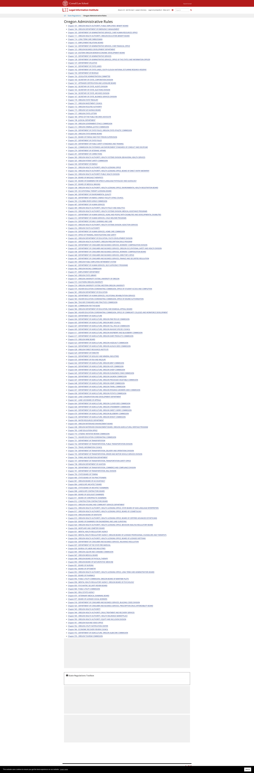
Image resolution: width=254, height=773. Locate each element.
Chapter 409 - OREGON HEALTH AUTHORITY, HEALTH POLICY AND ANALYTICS (96, 208)
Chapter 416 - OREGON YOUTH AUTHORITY (84, 228)
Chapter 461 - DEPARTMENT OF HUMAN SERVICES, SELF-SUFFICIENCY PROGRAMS (98, 265)
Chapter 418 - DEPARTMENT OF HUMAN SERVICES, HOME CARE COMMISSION (96, 231)
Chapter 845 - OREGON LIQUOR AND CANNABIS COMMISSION (90, 552)
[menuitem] (121, 10)
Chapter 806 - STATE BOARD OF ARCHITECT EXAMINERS (88, 488)
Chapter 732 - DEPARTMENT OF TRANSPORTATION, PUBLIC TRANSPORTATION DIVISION (100, 444)
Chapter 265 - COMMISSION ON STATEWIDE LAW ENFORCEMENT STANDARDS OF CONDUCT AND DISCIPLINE (108, 147)
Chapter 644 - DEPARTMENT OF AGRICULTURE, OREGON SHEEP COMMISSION (96, 370)
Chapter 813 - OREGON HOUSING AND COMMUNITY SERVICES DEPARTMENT (96, 505)
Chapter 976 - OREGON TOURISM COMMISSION (85, 636)
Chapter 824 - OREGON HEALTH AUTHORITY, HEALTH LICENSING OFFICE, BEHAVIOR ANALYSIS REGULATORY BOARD (110, 525)
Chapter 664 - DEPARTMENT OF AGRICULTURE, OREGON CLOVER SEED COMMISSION (99, 403)
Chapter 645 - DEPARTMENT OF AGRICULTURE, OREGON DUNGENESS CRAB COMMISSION (101, 373)
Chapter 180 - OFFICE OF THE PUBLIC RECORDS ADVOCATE (89, 117)
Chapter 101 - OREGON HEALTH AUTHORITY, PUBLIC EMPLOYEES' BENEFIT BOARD (98, 26)
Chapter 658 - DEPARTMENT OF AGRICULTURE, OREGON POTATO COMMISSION (97, 393)
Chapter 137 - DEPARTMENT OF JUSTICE (82, 63)
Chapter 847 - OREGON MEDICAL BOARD (83, 555)
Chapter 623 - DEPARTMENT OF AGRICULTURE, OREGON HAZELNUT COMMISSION (98, 343)
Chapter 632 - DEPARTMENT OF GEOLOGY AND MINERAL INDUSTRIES (93, 356)
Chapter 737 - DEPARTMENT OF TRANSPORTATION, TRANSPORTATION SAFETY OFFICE (99, 461)
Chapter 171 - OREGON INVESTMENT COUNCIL (85, 103)
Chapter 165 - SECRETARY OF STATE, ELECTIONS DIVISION (89, 90)
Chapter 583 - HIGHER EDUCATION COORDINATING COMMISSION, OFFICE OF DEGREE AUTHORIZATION (106, 299)
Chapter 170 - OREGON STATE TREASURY (83, 100)
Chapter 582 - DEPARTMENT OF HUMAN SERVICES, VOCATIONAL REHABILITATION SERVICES (101, 295)
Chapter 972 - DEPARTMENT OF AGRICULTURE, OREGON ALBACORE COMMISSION (98, 633)
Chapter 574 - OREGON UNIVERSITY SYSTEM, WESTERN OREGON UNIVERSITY (96, 285)
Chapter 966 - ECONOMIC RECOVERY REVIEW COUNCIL (88, 629)
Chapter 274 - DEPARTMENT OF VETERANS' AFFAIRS (87, 150)
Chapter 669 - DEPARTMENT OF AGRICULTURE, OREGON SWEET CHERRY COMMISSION (100, 410)
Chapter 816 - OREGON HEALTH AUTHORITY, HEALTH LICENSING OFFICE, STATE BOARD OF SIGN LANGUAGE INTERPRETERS (113, 508)
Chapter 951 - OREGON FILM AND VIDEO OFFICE (85, 623)
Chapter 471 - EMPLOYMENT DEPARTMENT (84, 272)
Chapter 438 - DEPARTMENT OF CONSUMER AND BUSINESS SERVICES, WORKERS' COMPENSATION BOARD (107, 252)
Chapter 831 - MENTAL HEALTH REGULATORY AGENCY (88, 532)
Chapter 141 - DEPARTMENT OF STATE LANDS (85, 66)
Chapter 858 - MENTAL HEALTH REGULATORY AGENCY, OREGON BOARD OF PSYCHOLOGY (101, 582)
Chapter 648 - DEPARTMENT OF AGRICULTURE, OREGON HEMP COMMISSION (96, 383)
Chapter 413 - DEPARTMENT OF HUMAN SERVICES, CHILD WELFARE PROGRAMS (97, 218)
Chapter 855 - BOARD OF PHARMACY (81, 575)
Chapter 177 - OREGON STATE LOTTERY (82, 113)
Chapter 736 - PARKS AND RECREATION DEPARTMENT (88, 457)
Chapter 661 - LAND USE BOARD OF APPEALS (84, 400)
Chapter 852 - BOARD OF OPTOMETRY (82, 569)
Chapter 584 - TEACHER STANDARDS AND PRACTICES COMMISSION (92, 302)
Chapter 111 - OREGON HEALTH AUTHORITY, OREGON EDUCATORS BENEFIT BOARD (99, 36)
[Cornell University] (65, 3)
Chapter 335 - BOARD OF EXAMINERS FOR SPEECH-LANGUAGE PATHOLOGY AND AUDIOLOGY (102, 181)
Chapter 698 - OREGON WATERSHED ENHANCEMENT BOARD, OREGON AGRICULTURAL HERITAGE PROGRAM (108, 427)
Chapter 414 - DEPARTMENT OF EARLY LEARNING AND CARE (90, 221)
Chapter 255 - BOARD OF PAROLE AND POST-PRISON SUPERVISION (92, 137)
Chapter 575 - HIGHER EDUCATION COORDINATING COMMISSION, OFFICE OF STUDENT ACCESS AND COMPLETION (110, 289)
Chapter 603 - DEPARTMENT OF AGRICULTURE (85, 316)
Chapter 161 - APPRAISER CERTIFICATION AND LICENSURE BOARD (92, 83)
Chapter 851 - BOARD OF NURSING (81, 565)
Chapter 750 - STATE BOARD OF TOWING (83, 474)
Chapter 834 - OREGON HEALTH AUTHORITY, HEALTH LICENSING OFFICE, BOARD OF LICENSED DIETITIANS (107, 538)
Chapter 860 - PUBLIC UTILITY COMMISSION (84, 589)
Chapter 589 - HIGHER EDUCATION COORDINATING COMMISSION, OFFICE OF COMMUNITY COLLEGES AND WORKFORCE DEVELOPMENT (118, 312)
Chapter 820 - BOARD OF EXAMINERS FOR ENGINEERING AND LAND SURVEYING (97, 521)
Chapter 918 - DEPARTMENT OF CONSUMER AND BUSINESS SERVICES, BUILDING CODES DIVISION (104, 602)
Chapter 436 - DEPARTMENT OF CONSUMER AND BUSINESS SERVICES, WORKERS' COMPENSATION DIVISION (107, 245)
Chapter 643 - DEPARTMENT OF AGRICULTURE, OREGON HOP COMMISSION (96, 366)
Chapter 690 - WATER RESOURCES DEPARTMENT (86, 420)
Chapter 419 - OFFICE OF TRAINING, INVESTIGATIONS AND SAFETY (92, 235)
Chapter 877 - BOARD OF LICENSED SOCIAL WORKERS (87, 599)
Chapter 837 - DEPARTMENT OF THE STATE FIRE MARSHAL (89, 545)
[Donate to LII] (173, 10)
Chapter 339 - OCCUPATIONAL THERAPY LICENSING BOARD (90, 191)
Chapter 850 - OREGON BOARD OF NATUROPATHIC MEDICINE (90, 562)
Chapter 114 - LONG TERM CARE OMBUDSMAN (85, 39)
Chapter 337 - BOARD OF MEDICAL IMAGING (84, 184)
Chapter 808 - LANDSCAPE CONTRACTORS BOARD (86, 491)
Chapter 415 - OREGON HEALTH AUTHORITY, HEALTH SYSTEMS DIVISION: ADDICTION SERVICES (103, 225)
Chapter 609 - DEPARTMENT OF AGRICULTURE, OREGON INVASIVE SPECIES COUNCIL (99, 329)
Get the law (129, 10)
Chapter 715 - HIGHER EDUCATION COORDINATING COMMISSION (92, 437)
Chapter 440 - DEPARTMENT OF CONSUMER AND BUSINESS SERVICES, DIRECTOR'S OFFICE (101, 255)
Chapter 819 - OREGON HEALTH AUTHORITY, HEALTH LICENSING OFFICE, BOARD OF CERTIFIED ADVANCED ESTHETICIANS (112, 518)
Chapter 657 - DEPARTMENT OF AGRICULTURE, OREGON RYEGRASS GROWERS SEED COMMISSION (104, 390)
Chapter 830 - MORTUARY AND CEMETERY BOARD (86, 528)
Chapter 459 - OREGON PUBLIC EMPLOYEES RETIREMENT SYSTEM (92, 262)
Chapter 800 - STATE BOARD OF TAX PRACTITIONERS (87, 478)
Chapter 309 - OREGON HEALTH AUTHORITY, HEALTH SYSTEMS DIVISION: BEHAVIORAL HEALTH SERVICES (106, 157)
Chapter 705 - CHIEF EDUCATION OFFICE (82, 430)
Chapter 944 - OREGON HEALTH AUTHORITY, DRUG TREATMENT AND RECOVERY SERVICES (101, 612)
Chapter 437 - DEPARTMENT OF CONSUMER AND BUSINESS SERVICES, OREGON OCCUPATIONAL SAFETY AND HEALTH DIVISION (115, 248)
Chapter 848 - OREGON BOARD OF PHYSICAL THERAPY (88, 558)
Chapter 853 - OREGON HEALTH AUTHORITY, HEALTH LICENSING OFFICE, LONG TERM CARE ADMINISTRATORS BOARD (111, 572)
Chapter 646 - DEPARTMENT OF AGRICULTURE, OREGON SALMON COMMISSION (97, 376)
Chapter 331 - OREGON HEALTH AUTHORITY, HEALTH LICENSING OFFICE (94, 167)
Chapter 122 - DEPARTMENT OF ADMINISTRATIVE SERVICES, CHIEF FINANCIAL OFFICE (99, 46)
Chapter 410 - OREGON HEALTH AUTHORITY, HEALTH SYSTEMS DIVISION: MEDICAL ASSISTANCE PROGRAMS (107, 211)
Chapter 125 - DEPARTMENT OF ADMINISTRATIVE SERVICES (89, 56)
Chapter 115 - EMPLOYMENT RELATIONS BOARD (85, 43)
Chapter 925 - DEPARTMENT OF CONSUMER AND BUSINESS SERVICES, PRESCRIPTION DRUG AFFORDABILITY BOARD (110, 606)
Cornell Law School (78, 3)
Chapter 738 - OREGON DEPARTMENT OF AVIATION (87, 464)
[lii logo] (85, 10)
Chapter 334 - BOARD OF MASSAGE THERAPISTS (85, 177)
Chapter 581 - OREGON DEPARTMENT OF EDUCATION (87, 292)
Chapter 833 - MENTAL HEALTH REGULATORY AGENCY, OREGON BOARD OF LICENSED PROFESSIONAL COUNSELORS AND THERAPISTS (117, 535)
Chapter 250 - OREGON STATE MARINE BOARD (85, 134)
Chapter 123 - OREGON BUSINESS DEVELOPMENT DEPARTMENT (91, 49)
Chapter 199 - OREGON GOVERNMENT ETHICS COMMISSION (90, 123)
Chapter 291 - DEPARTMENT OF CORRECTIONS (85, 154)
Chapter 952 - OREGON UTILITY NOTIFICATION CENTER (88, 626)
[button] (191, 10)
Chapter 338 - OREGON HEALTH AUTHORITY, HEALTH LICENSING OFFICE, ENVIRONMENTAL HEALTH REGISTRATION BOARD (113, 188)
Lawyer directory (140, 10)
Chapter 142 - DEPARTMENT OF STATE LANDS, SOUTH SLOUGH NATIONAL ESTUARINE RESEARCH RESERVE (107, 70)
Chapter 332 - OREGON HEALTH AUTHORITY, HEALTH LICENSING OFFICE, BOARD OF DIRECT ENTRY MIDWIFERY (108, 171)
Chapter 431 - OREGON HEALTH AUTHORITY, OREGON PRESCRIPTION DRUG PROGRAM (100, 242)
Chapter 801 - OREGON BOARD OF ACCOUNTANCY (86, 481)
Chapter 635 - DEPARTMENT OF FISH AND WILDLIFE (87, 360)
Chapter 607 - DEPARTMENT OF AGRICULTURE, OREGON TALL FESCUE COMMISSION (99, 326)
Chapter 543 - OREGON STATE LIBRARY (82, 275)
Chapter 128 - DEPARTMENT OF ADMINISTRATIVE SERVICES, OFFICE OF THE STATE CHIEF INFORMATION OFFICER (109, 59)
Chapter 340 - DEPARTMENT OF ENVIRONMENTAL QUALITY (89, 194)
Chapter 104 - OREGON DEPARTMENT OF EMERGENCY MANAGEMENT (93, 29)
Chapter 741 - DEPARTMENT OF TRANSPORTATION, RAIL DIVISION (92, 471)
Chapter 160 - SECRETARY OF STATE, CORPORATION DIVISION (90, 80)
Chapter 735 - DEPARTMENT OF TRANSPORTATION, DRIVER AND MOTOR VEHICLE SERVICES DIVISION (105, 454)
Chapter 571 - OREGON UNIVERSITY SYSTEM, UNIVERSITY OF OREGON (93, 279)
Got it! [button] (248, 769)
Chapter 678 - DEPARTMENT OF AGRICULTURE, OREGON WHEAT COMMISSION (97, 417)
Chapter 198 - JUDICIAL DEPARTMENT (81, 120)
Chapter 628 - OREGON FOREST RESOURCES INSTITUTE (88, 349)
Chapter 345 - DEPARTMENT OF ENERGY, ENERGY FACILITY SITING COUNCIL (95, 198)
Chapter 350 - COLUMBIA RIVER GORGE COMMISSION (87, 201)
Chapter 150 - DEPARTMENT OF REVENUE (83, 73)
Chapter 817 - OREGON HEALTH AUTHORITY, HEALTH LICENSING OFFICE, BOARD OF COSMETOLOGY (104, 511)
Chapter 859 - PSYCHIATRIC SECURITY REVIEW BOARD (87, 585)
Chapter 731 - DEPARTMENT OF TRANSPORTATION (86, 440)
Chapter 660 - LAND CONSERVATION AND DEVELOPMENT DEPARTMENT (94, 397)
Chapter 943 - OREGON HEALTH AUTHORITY (84, 609)
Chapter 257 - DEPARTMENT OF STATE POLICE (85, 140)
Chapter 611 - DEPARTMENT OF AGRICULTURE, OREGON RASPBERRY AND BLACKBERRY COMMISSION (105, 333)
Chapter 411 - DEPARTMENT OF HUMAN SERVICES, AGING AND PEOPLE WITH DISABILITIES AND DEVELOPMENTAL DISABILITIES (114, 215)
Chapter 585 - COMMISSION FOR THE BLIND (84, 306)
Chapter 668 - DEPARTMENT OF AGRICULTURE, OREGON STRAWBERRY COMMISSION (99, 407)
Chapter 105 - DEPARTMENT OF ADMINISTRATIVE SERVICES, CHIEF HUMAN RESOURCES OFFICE (103, 32)
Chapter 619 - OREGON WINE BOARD (81, 339)
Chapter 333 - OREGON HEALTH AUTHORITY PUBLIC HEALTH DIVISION (94, 174)
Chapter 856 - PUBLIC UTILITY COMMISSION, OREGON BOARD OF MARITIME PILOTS (98, 579)
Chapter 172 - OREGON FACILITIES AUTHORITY (85, 107)
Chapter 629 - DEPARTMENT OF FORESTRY (83, 353)
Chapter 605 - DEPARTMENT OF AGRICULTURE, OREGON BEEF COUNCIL (94, 322)
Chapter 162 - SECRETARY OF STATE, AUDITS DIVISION (88, 86)
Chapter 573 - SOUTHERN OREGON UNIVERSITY (85, 282)
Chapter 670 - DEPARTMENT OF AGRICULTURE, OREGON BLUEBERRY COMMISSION (98, 413)
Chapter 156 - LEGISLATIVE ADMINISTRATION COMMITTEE (89, 76)
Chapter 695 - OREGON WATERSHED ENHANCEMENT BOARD (90, 424)
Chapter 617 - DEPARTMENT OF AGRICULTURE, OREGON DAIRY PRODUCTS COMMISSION (100, 336)
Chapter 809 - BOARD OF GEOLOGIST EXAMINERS (86, 494)
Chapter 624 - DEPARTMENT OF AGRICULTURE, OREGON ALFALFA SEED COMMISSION (99, 346)
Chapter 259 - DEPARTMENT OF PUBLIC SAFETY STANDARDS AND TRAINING (96, 144)
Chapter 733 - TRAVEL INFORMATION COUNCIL (85, 447)
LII (65, 16)
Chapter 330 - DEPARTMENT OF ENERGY (83, 164)
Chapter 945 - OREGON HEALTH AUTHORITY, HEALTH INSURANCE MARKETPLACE (97, 616)
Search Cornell (187, 4)
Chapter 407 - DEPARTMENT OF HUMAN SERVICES (86, 204)
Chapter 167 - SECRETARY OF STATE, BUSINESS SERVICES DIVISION (92, 97)
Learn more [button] (64, 769)
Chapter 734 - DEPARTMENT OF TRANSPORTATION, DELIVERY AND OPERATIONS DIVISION (101, 451)
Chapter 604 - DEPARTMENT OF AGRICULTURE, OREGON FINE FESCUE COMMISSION (98, 319)
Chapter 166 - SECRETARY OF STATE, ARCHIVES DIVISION (88, 93)
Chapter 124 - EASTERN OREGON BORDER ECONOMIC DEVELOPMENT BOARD (96, 53)
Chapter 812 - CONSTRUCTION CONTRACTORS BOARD (88, 501)
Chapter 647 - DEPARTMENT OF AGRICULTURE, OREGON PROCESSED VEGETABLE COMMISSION (103, 380)
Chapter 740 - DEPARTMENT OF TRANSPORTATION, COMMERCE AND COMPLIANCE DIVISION (102, 467)
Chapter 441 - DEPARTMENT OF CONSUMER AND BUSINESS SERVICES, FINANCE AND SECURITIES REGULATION (108, 258)
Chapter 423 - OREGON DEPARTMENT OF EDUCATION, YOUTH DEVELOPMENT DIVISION (100, 238)
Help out (166, 10)
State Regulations (74, 16)
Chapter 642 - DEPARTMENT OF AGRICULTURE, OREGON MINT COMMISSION (96, 363)
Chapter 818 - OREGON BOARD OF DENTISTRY (85, 515)
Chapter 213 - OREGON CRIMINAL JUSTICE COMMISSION (88, 127)
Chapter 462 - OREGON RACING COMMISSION (85, 268)
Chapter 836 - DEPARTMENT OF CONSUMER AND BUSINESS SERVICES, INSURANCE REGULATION (103, 542)
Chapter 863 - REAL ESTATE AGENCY (81, 592)
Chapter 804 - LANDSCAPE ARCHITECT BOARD (85, 484)
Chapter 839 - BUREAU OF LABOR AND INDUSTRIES (86, 548)
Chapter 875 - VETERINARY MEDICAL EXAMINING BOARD (88, 596)
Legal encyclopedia (154, 10)
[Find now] (191, 10)
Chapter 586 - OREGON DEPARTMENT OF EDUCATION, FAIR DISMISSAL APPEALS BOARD (100, 309)
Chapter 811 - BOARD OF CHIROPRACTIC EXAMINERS (87, 498)
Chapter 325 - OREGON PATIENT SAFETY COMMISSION (88, 161)
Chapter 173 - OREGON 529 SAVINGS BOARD (84, 110)
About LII (121, 10)
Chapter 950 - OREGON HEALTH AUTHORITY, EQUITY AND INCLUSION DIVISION (97, 619)
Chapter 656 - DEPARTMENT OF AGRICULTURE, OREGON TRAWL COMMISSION (96, 387)
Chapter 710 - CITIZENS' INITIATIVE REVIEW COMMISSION (89, 434)
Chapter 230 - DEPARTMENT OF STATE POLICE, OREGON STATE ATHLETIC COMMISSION (100, 130)
